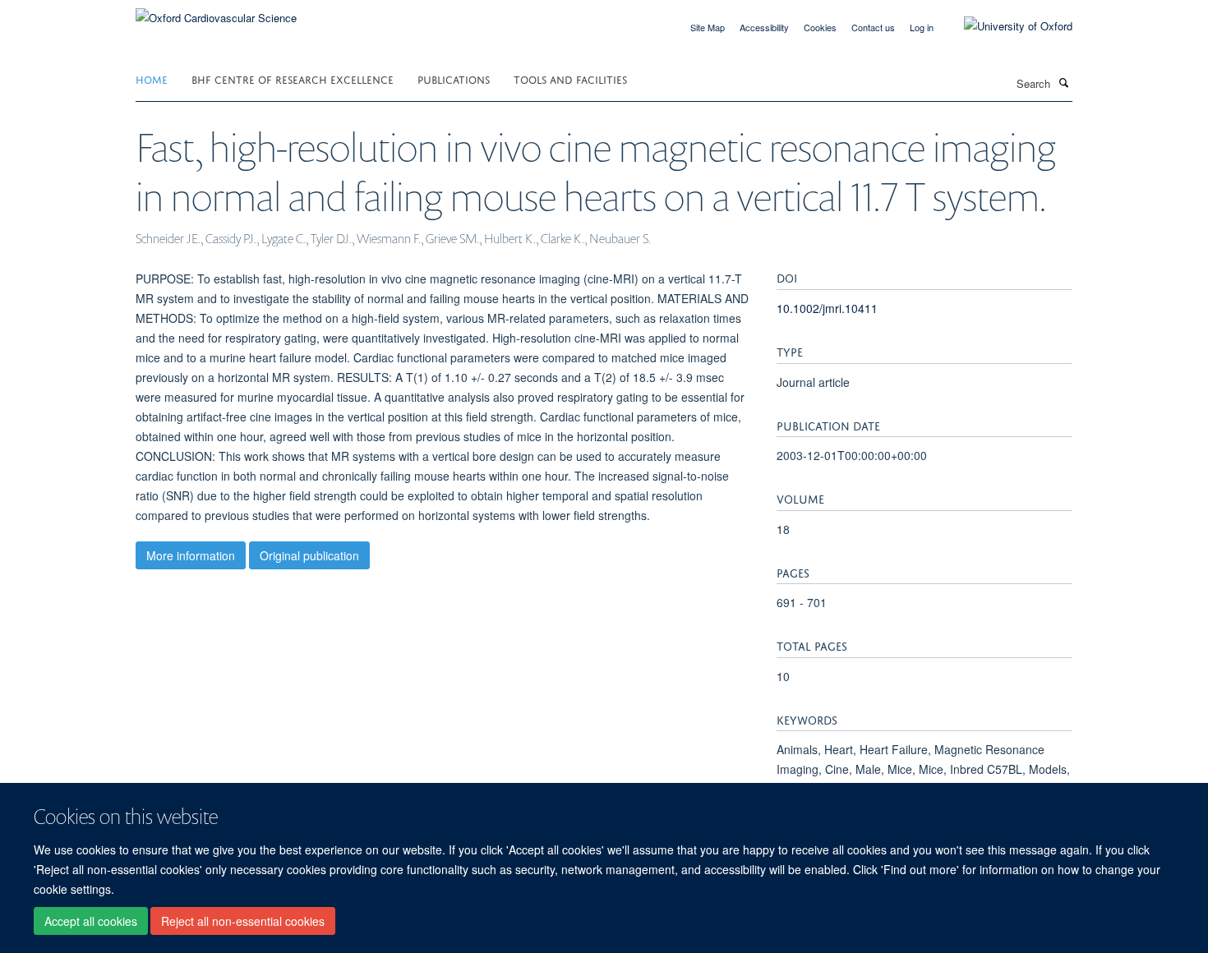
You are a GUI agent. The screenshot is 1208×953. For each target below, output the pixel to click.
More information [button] (190, 555)
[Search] (1063, 82)
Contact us (873, 27)
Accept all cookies (90, 921)
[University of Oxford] (1005, 26)
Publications (453, 78)
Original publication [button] (309, 555)
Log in (922, 27)
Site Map (707, 27)
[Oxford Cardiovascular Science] (216, 12)
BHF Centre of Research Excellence (292, 78)
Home (152, 78)
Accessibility (764, 27)
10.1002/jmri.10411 (827, 308)
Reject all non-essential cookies (243, 921)
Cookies (820, 27)
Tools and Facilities (570, 78)
